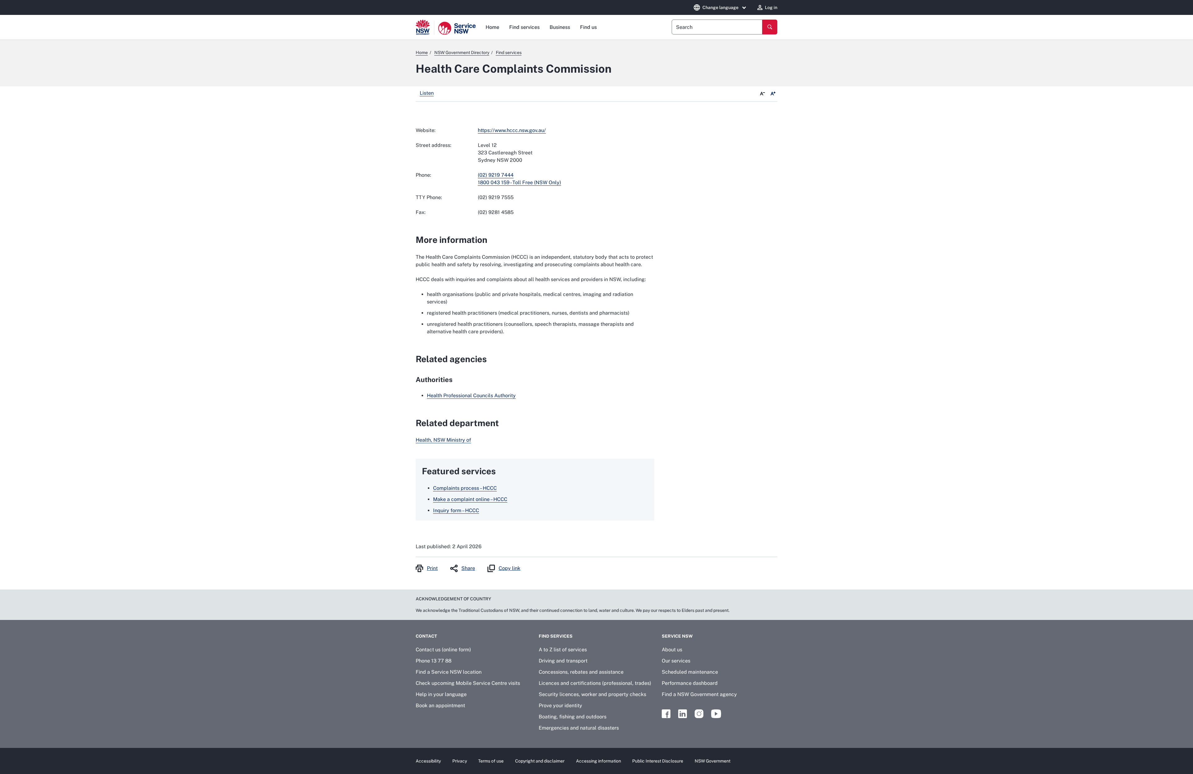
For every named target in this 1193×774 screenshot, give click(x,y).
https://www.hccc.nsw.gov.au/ (512, 130)
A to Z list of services (563, 650)
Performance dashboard (690, 683)
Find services (524, 27)
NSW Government (712, 760)
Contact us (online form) (443, 650)
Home (492, 27)
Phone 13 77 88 (433, 661)
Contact (426, 636)
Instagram (699, 713)
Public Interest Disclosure (657, 760)
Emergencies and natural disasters (579, 728)
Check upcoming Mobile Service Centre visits (468, 683)
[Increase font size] (773, 93)
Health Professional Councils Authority (471, 395)
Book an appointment (440, 705)
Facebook (666, 713)
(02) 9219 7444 (496, 175)
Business (560, 27)
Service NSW (677, 636)
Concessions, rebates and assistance (581, 672)
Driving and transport (563, 661)
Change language (720, 7)
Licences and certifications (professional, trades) (595, 683)
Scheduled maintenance (690, 672)
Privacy (459, 760)
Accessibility (428, 760)
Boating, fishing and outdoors (572, 717)
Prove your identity (560, 705)
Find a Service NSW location (449, 672)
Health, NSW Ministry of (443, 440)
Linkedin (682, 713)
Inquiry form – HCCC (456, 510)
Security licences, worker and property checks (592, 694)
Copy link (509, 568)
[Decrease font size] (762, 93)
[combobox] (717, 27)
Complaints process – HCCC (465, 488)
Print (432, 568)
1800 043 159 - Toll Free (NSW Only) (519, 182)
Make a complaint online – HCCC (470, 499)
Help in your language (441, 694)
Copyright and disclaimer (540, 760)
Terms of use (491, 760)
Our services (676, 661)
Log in (771, 7)
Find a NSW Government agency (699, 694)
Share (468, 568)
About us (672, 650)
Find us (588, 27)
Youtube (716, 713)
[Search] (769, 27)
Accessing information (598, 760)
